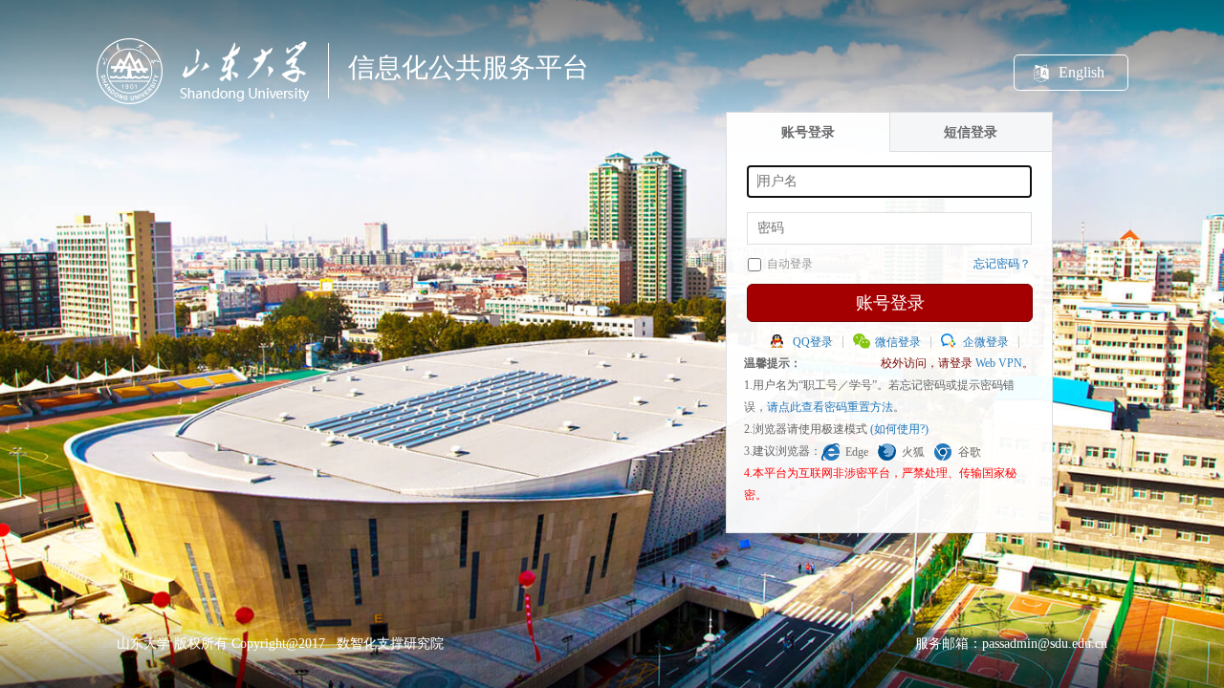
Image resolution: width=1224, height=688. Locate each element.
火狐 (913, 452)
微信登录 (898, 342)
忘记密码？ (1002, 263)
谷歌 (969, 452)
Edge (856, 452)
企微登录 (986, 342)
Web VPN (998, 363)
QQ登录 (813, 342)
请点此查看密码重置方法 (830, 407)
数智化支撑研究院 (390, 643)
